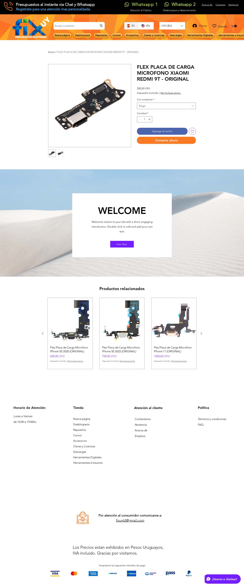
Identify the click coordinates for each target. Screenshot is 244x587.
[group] (122, 333)
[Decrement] (139, 119)
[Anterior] (43, 333)
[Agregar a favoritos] (192, 131)
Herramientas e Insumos (88, 462)
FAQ (200, 424)
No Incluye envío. (171, 92)
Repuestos (79, 429)
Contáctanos (143, 419)
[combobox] (79, 26)
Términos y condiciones (212, 419)
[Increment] (150, 119)
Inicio (51, 52)
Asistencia (141, 424)
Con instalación (145, 99)
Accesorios (80, 440)
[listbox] (172, 26)
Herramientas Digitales (87, 457)
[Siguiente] (201, 333)
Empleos (140, 436)
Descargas (79, 451)
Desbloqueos (81, 424)
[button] (172, 26)
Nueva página (81, 418)
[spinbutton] (145, 119)
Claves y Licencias (84, 446)
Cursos (77, 435)
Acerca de (141, 430)
